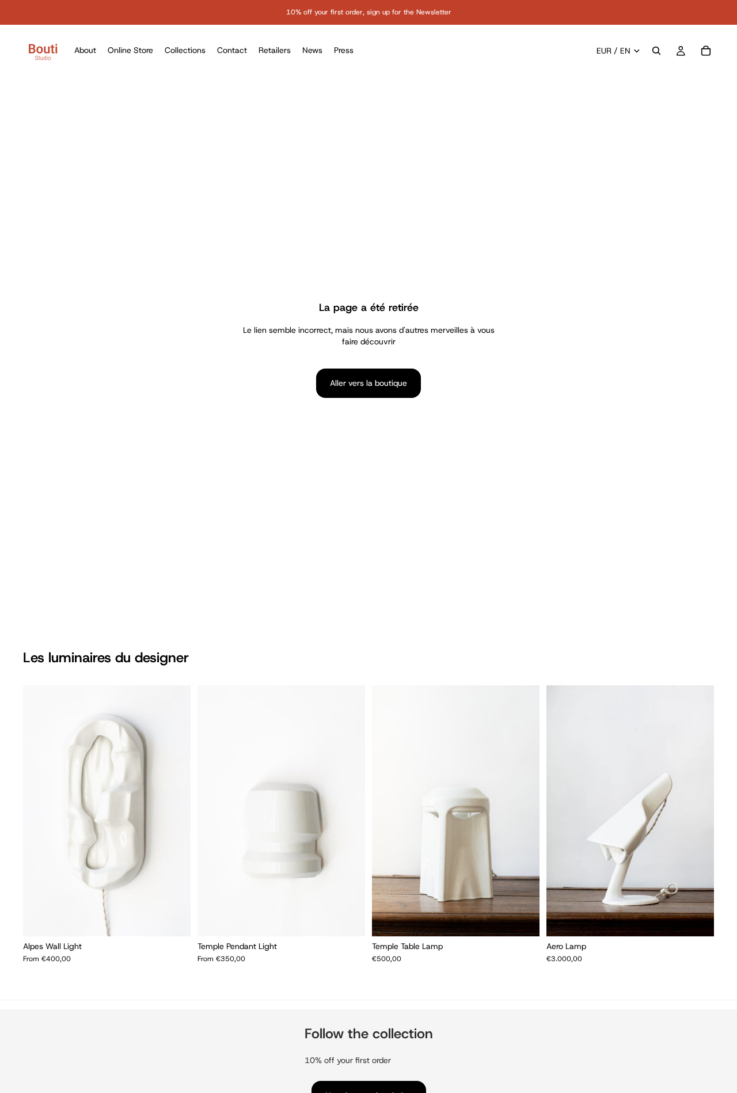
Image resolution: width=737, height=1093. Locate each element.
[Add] (521, 918)
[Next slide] (173, 810)
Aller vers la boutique (368, 383)
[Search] (656, 50)
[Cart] (706, 50)
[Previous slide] (40, 810)
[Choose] (172, 918)
